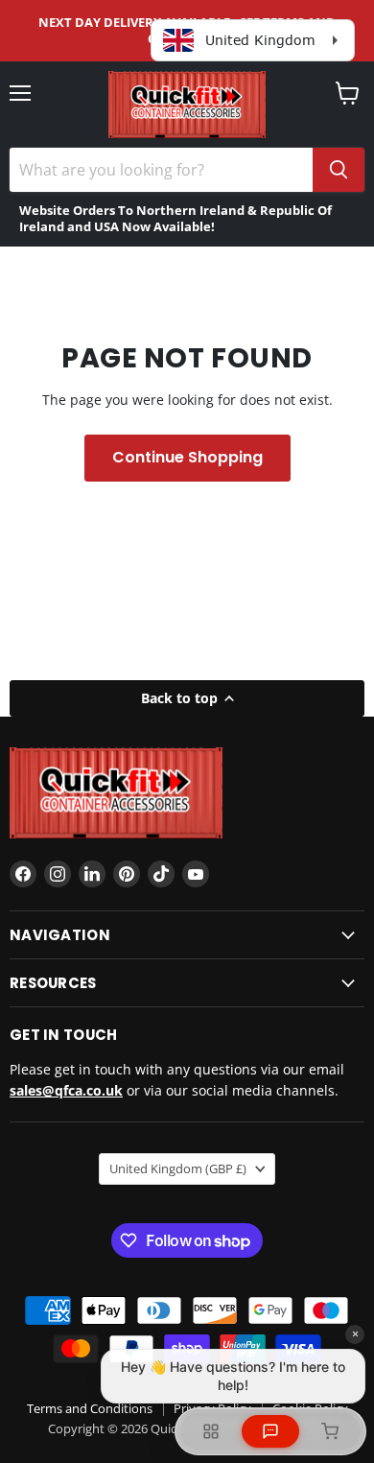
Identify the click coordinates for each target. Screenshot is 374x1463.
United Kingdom (177, 1168)
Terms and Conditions (89, 1408)
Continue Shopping (187, 457)
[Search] (338, 170)
